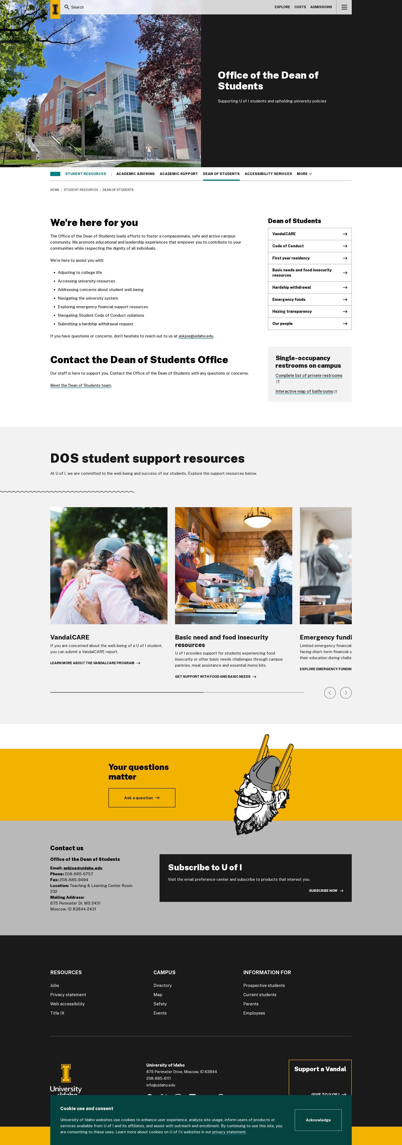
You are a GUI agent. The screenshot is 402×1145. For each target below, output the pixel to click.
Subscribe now (323, 891)
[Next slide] (346, 693)
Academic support (179, 174)
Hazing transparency (292, 311)
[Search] (67, 7)
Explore (282, 7)
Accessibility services (268, 174)
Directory (162, 985)
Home (54, 189)
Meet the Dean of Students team (80, 385)
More (304, 174)
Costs (300, 7)
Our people (282, 323)
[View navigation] (344, 7)
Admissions (321, 7)
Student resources (85, 174)
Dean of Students (221, 174)
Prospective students (264, 985)
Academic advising (135, 174)
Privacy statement (68, 994)
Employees (254, 1013)
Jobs (54, 985)
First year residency (291, 258)
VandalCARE (284, 234)
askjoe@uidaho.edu (196, 336)
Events (160, 1013)
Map (157, 994)
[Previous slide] (330, 693)
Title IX (57, 1013)
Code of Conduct (288, 246)
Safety (160, 1003)
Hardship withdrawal (291, 287)
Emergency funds (288, 299)
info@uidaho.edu (160, 1085)
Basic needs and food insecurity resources (302, 272)
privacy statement (229, 1132)
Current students (259, 994)
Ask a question (138, 797)
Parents (251, 1003)
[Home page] (55, 9)
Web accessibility (67, 1003)
